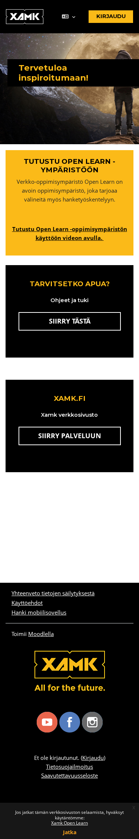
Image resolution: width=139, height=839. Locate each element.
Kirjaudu (93, 757)
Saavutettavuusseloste (69, 775)
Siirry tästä (69, 321)
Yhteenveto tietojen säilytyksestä (53, 593)
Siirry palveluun (79, 435)
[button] (68, 17)
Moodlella (41, 633)
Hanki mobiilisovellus (38, 612)
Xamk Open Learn (69, 823)
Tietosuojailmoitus (69, 766)
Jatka (69, 832)
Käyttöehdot (27, 602)
